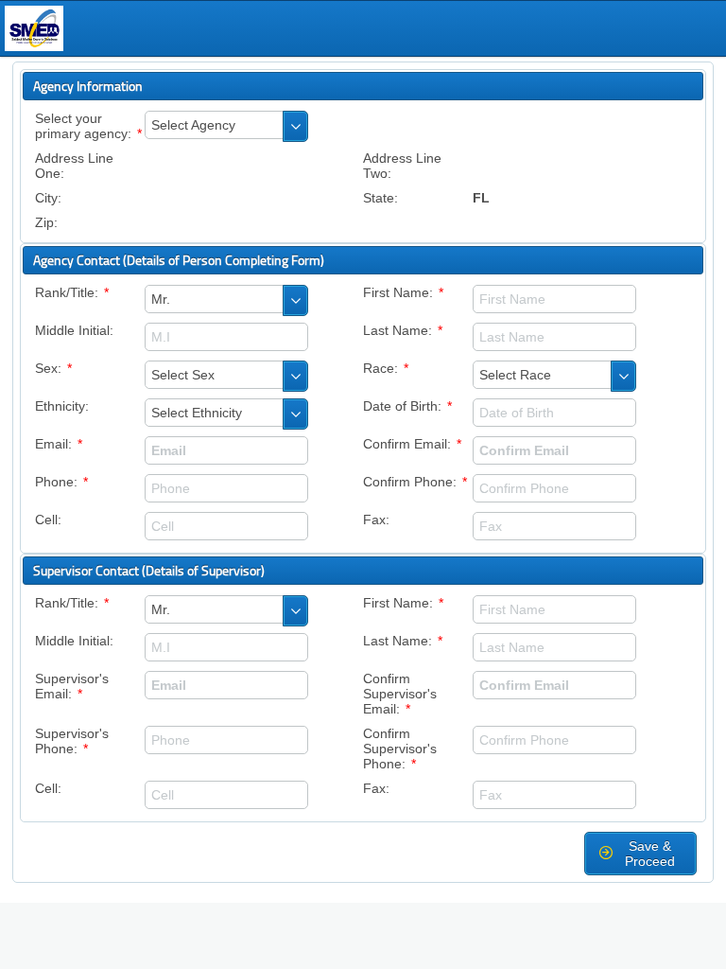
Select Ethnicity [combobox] (196, 412)
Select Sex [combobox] (183, 374)
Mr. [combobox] (160, 299)
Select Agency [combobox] (193, 124)
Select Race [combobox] (515, 374)
